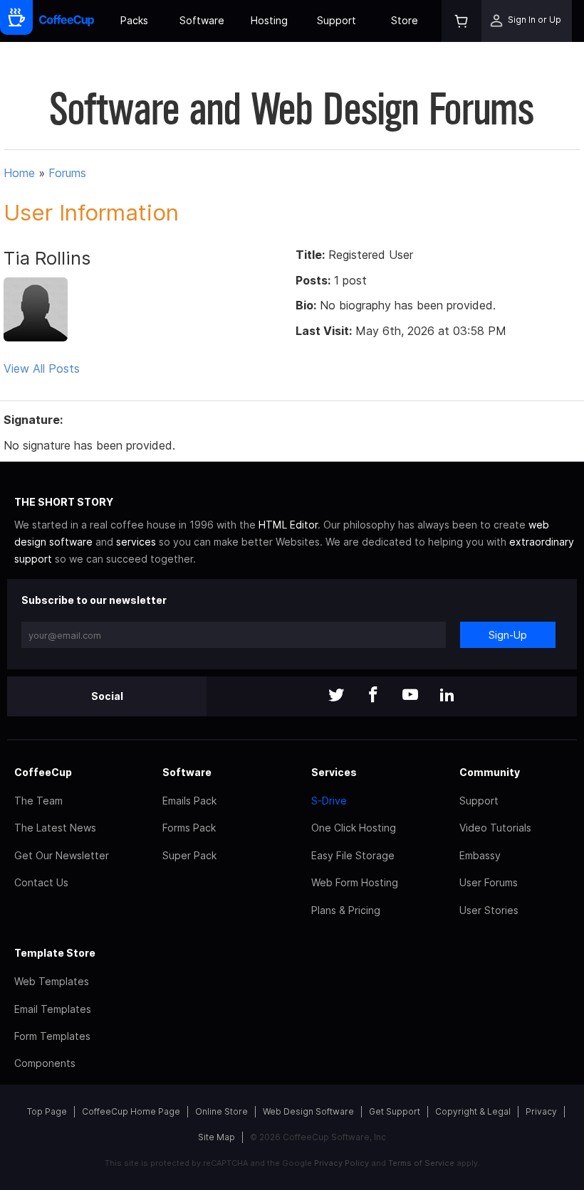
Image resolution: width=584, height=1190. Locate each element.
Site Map (216, 1137)
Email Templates (52, 1009)
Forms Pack (189, 828)
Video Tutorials (495, 828)
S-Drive (329, 801)
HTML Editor (288, 525)
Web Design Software (308, 1111)
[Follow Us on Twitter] (336, 696)
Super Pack (189, 855)
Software (201, 20)
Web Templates (51, 981)
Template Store (54, 953)
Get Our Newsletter (61, 855)
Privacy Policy (341, 1163)
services (136, 542)
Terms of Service (421, 1163)
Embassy (480, 855)
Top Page (47, 1111)
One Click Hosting (353, 828)
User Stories (488, 910)
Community (489, 772)
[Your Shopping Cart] (461, 21)
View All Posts (42, 368)
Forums (67, 173)
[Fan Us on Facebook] (373, 696)
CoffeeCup (43, 772)
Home (19, 173)
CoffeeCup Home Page (131, 1111)
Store (404, 20)
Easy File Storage (353, 855)
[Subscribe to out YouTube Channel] (410, 696)
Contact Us (41, 882)
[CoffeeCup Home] (66, 21)
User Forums (488, 882)
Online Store (221, 1111)
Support (336, 20)
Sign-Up (508, 635)
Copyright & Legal (473, 1111)
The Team (38, 801)
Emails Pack (189, 801)
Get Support (394, 1111)
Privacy (541, 1111)
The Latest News (55, 828)
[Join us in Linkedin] (447, 696)
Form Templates (52, 1036)
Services (334, 772)
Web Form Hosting (354, 882)
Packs (134, 20)
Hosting (269, 20)
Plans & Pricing (345, 910)
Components (44, 1063)
